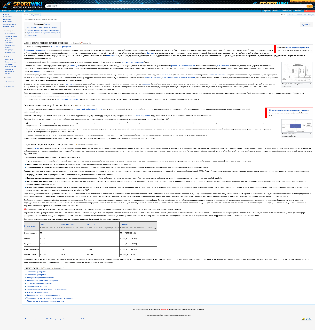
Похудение (9, 64)
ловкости (191, 78)
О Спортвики (7, 17)
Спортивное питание (9, 39)
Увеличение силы (11, 67)
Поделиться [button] (10, 86)
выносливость (37, 71)
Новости (309, 11)
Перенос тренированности (37, 292)
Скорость (90, 224)
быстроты (183, 78)
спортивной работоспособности (89, 109)
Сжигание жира (10, 62)
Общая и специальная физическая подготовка (45, 301)
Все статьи (7, 19)
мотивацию (74, 66)
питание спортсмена (142, 116)
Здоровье (8, 47)
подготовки (110, 56)
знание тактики (223, 66)
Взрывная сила (67, 224)
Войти (312, 1)
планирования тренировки (67, 99)
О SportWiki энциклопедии (54, 319)
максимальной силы (217, 75)
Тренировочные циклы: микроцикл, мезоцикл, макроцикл (49, 298)
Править (291, 15)
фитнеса (150, 53)
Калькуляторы (10, 34)
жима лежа (166, 75)
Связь (275, 11)
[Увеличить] (311, 83)
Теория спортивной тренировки (297, 48)
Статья (25, 15)
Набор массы (9, 59)
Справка (266, 11)
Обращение (286, 11)
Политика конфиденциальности (34, 319)
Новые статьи (8, 22)
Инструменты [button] (10, 82)
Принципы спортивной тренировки (40, 278)
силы (164, 78)
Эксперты (298, 11)
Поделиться (305, 25)
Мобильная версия (87, 319)
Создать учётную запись (299, 1)
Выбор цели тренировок (36, 272)
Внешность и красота (9, 72)
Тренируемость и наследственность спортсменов (46, 289)
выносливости (172, 78)
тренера (146, 84)
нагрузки (35, 148)
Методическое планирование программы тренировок (288, 110)
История (311, 15)
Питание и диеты (11, 36)
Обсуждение (35, 15)
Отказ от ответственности (71, 319)
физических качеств (152, 78)
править (75, 43)
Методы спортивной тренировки (39, 283)
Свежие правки (8, 26)
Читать (283, 15)
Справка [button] (8, 77)
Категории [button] (9, 31)
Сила (42, 224)
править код (86, 43)
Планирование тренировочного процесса (43, 295)
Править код (301, 15)
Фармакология (10, 45)
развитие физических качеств (183, 66)
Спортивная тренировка (61, 47)
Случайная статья (9, 24)
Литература (9, 50)
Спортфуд (164, 309)
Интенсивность (30, 226)
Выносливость (125, 224)
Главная (6, 14)
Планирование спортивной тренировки (42, 280)
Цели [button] (7, 57)
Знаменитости (10, 52)
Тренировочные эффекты (36, 286)
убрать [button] (47, 24)
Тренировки (9, 43)
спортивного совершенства (133, 62)
